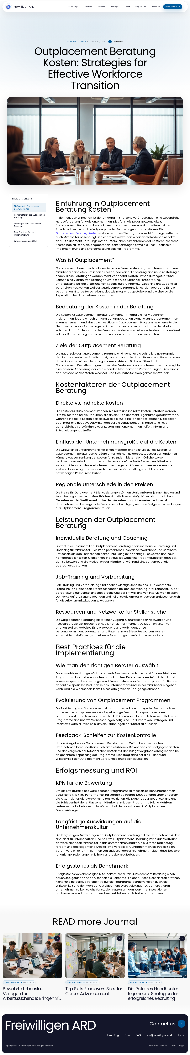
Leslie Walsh (118, 42)
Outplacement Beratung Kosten (77, 233)
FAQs (139, 1035)
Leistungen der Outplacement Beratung (27, 224)
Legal (181, 1045)
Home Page (113, 1035)
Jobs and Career (76, 42)
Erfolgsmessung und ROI (25, 241)
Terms (173, 1045)
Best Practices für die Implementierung (24, 233)
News (128, 1035)
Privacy (164, 1045)
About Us (153, 1045)
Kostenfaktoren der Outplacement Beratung (29, 216)
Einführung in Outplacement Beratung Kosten (26, 207)
